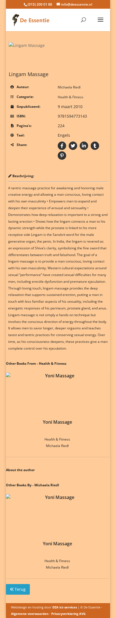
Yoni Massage (57, 422)
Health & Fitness (70, 97)
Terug (20, 589)
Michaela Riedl (69, 87)
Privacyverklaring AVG (68, 614)
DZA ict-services (64, 607)
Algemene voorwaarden (29, 614)
